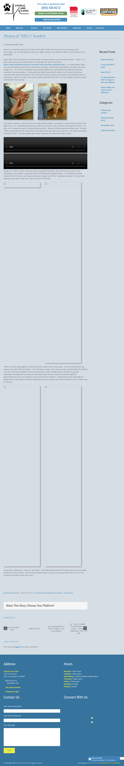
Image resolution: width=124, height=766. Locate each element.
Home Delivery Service (52, 20)
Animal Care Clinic (12, 593)
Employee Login (12, 691)
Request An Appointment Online (50, 13)
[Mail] (97, 705)
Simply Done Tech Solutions (110, 763)
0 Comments (68, 593)
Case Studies (39, 593)
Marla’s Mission (107, 59)
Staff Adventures (108, 130)
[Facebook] (87, 705)
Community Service (106, 111)
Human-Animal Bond (107, 119)
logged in (18, 647)
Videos (59, 593)
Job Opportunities (12, 687)
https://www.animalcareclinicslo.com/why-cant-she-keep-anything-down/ (35, 64)
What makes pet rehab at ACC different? (108, 90)
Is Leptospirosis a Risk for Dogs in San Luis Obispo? (108, 79)
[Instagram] (92, 705)
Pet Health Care (50, 593)
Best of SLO (105, 72)
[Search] (108, 28)
